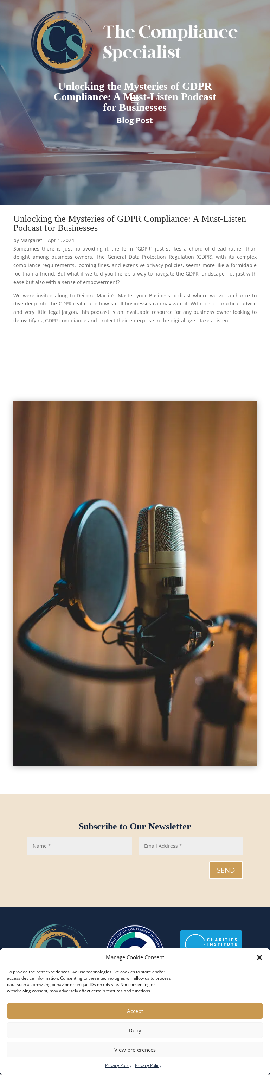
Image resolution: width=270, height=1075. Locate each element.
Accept (135, 1010)
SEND (226, 870)
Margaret (31, 240)
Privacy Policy (118, 1065)
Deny (135, 1030)
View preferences (135, 1049)
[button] (259, 957)
